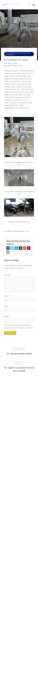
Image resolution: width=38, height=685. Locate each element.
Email (6, 306)
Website (7, 316)
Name (6, 296)
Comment (7, 275)
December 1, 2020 (10, 63)
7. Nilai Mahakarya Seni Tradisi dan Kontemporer (17, 54)
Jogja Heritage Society (14, 65)
